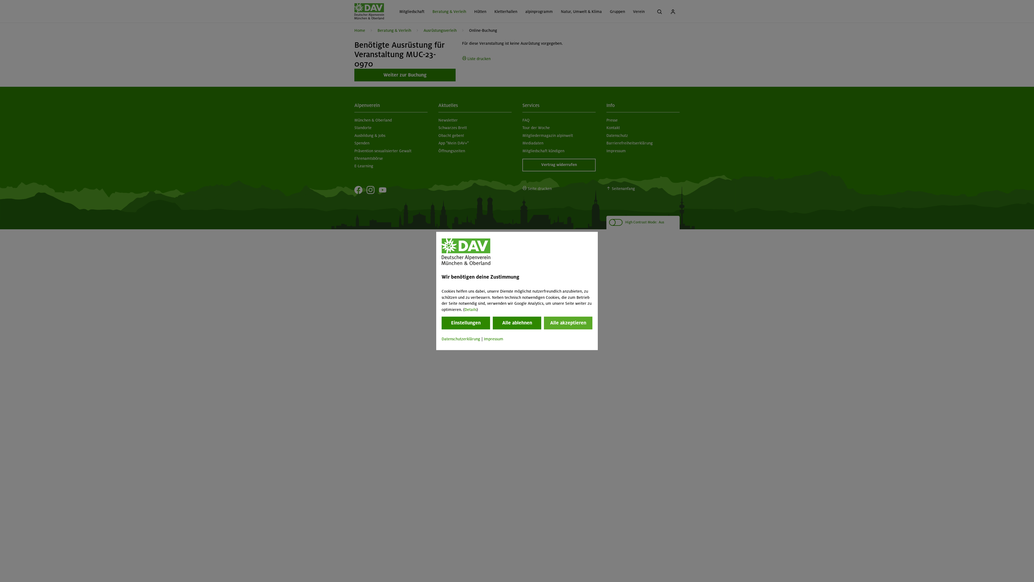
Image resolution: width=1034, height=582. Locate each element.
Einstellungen (466, 323)
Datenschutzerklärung (461, 339)
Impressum (493, 339)
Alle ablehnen (517, 323)
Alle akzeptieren (568, 323)
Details (470, 309)
